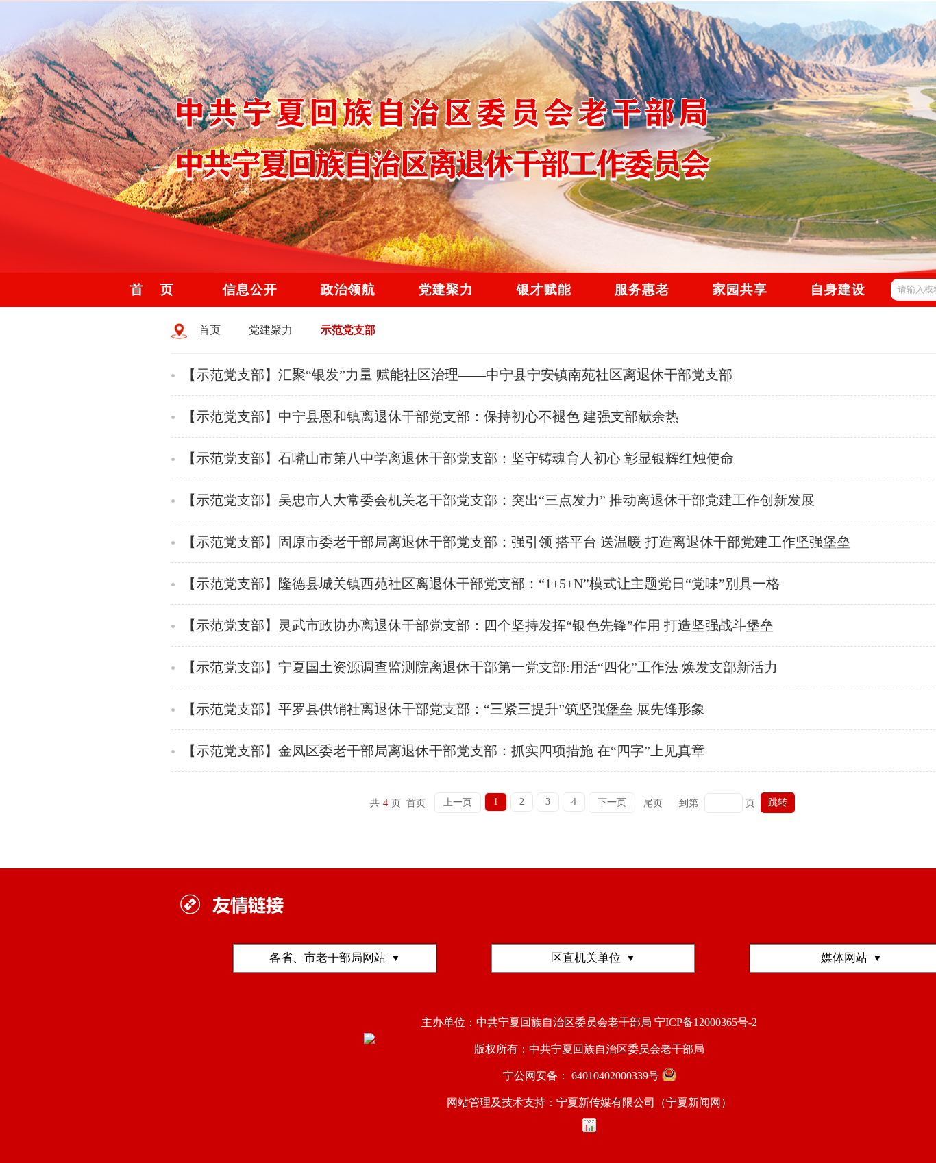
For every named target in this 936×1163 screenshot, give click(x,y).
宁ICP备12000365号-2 (705, 1022)
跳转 (777, 802)
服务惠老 (642, 289)
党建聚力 (271, 330)
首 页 (152, 289)
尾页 (653, 803)
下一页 (612, 802)
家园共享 (740, 289)
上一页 (457, 802)
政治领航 (348, 289)
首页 (210, 330)
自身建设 (838, 289)
